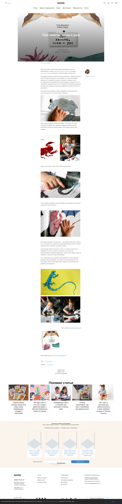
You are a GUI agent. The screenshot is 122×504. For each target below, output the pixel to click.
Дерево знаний (41, 480)
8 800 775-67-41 (19, 480)
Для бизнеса (67, 8)
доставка (9, 3)
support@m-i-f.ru (18, 487)
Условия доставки (41, 482)
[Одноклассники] (42, 498)
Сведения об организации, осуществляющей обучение (91, 478)
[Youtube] (37, 498)
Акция (58, 8)
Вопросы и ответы (42, 478)
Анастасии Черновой (75, 328)
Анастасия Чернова (46, 73)
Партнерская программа (67, 480)
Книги (36, 8)
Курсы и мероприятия (47, 8)
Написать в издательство (97, 498)
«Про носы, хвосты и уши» (61, 71)
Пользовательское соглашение (92, 481)
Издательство (77, 8)
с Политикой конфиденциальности (50, 501)
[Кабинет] (108, 3)
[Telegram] (45, 498)
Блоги (86, 8)
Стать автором (64, 478)
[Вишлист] (112, 3)
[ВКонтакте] (39, 498)
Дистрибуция (64, 482)
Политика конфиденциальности (92, 483)
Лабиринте (63, 355)
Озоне (56, 355)
